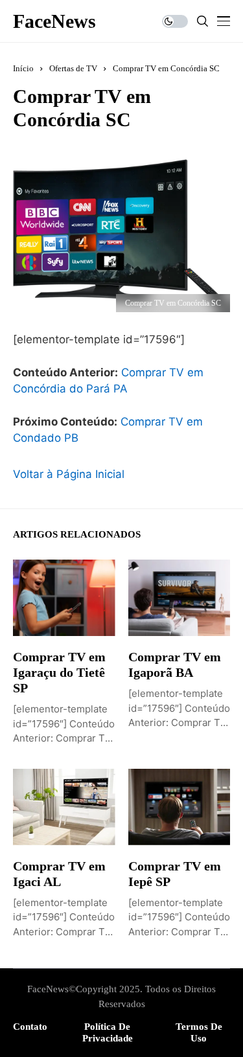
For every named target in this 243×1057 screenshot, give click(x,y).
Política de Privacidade (107, 1032)
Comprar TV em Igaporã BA (174, 664)
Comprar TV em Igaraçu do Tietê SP (59, 672)
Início (23, 68)
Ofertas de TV (73, 68)
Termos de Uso (199, 1032)
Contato (30, 1026)
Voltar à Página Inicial (68, 474)
